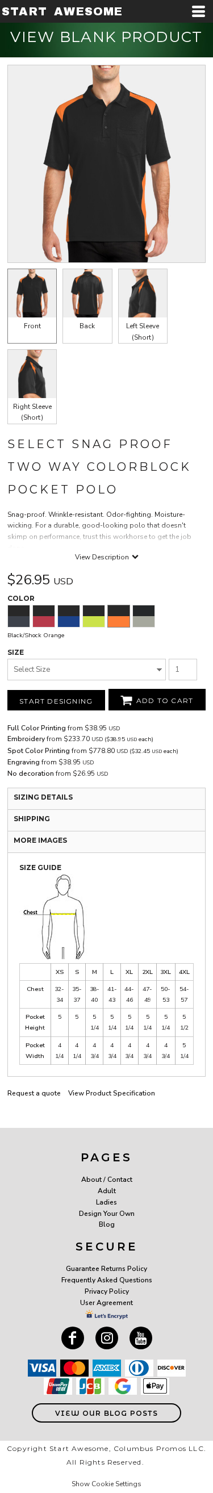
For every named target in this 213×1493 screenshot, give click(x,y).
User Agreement (106, 1302)
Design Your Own (107, 1213)
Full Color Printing (36, 728)
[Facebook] (72, 1338)
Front (32, 326)
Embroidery (26, 738)
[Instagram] (106, 1338)
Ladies (106, 1202)
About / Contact (106, 1179)
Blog (107, 1224)
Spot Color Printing (38, 750)
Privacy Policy (107, 1291)
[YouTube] (141, 1338)
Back (87, 326)
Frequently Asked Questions (106, 1280)
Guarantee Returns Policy (106, 1268)
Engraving (23, 762)
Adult (107, 1190)
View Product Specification (111, 1093)
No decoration (30, 773)
